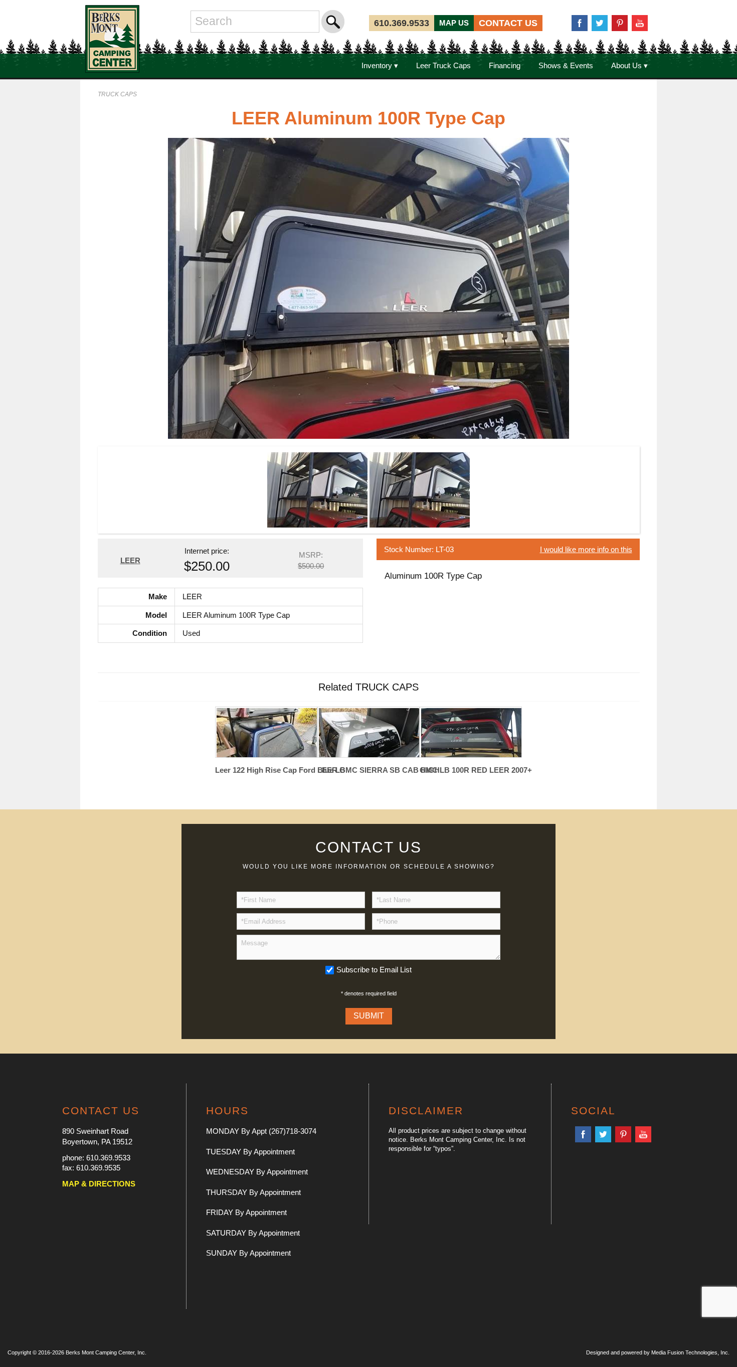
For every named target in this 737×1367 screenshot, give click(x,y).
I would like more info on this (586, 549)
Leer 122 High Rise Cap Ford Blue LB (266, 770)
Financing (504, 65)
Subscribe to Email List (374, 969)
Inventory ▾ (379, 65)
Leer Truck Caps (443, 65)
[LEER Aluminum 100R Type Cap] (368, 287)
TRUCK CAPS (117, 94)
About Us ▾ (629, 65)
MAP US (454, 23)
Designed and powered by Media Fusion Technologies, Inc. (657, 1352)
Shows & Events (565, 65)
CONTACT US (508, 23)
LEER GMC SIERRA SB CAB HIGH (368, 770)
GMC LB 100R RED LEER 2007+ (471, 770)
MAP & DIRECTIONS (98, 1183)
